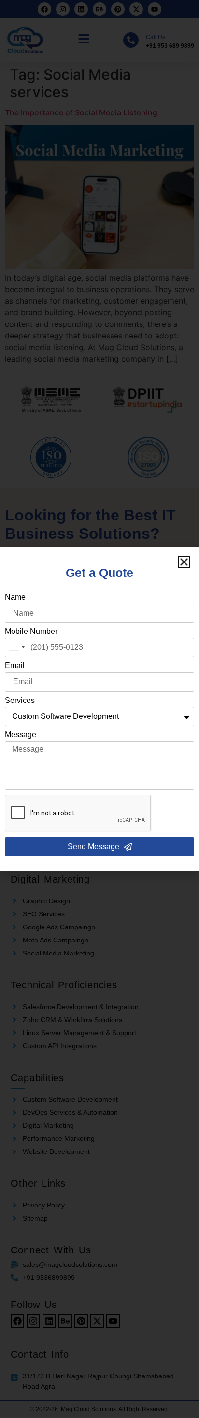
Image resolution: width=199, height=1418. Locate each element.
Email (15, 666)
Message (20, 735)
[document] (99, 709)
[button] (184, 562)
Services (20, 700)
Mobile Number (31, 631)
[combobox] (16, 647)
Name (15, 597)
